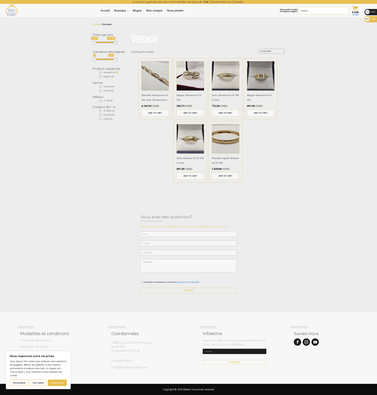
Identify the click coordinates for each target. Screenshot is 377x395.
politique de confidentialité (188, 282)
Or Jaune (109, 114)
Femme (108, 90)
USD (370, 18)
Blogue (137, 10)
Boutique (120, 10)
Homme (108, 86)
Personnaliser (19, 382)
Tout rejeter (38, 382)
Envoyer (188, 290)
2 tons (107, 118)
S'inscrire (234, 362)
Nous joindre (175, 10)
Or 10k (108, 100)
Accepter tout (57, 382)
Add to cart (155, 113)
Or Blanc (109, 110)
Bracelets (109, 72)
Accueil (105, 10)
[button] (355, 10)
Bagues (108, 76)
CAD (370, 11)
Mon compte (154, 10)
